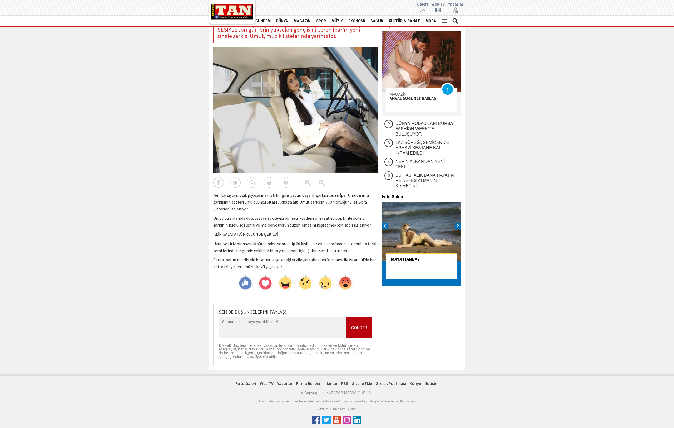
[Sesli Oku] (286, 182)
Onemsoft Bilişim (343, 408)
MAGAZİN (302, 20)
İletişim (432, 383)
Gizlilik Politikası (391, 383)
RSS (344, 383)
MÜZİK (337, 20)
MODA (430, 20)
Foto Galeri (245, 383)
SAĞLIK (376, 20)
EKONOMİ (356, 20)
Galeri (422, 4)
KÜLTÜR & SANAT (404, 20)
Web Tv (438, 4)
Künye (415, 383)
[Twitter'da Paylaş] (235, 182)
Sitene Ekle (362, 383)
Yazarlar (455, 4)
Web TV (267, 383)
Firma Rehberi (309, 383)
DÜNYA (282, 20)
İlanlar (331, 383)
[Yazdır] (269, 182)
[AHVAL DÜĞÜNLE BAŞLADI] (421, 61)
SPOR (321, 20)
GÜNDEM (263, 20)
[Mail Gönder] (252, 182)
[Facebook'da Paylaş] (218, 182)
